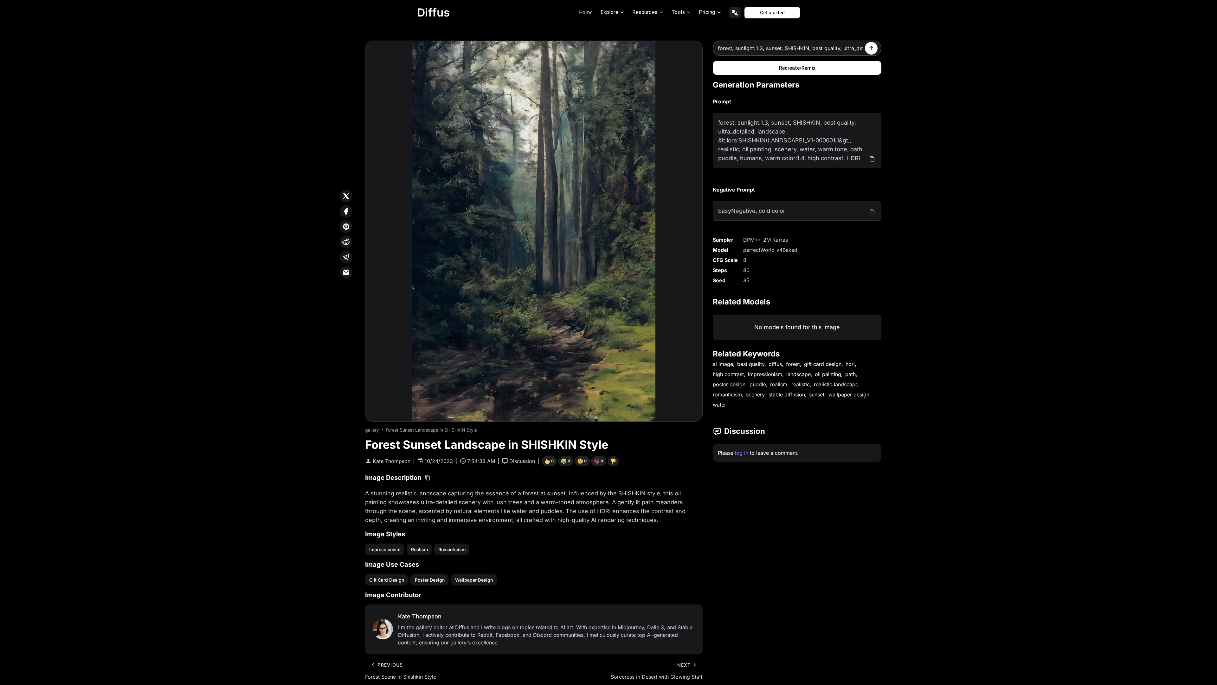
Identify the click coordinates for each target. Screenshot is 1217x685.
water (719, 404)
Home (586, 13)
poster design (729, 384)
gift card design (822, 364)
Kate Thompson (391, 461)
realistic (800, 384)
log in (741, 453)
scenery (755, 394)
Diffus (433, 12)
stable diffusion (787, 394)
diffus (775, 364)
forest (793, 364)
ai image (723, 364)
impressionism (765, 374)
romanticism (727, 394)
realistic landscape (836, 384)
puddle (758, 384)
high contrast (728, 374)
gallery (372, 430)
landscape (798, 374)
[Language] (735, 12)
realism (778, 384)
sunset (816, 394)
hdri (850, 364)
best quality (750, 364)
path (850, 374)
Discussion (522, 461)
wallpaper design (848, 394)
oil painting (828, 374)
